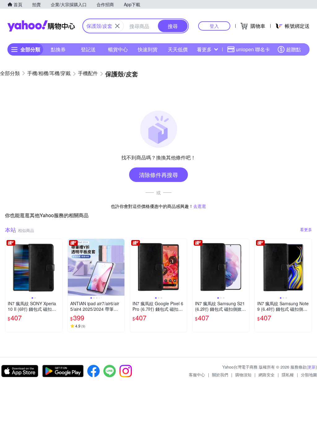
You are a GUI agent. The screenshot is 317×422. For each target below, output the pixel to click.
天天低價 (178, 49)
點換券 (58, 49)
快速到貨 (148, 49)
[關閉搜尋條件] (117, 26)
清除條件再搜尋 (158, 175)
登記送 (88, 49)
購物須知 (243, 375)
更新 (312, 367)
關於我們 (220, 375)
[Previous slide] (9, 267)
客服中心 (197, 375)
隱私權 (288, 375)
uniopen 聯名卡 (253, 49)
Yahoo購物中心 (41, 26)
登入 (214, 26)
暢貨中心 (118, 49)
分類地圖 (309, 375)
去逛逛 (199, 206)
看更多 (204, 49)
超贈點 (293, 49)
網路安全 (266, 375)
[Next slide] (58, 267)
